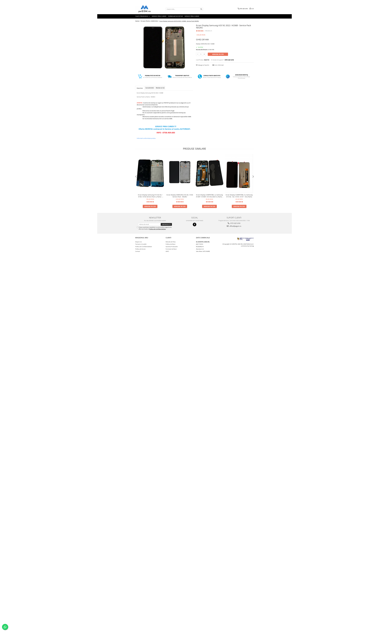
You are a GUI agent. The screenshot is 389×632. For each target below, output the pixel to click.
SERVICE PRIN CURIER (159, 16)
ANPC (167, 251)
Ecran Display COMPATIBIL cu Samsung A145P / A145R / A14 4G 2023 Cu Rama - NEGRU (209, 196)
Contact (137, 251)
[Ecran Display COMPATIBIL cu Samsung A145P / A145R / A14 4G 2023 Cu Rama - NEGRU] (209, 173)
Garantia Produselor (172, 246)
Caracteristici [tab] (149, 88)
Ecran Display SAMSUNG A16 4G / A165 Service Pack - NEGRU (180, 196)
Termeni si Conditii (140, 244)
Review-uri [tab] (160, 88)
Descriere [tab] (140, 88)
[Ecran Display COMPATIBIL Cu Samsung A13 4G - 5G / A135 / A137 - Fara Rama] (239, 173)
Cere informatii (219, 65)
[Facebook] (194, 224)
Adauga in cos (218, 54)
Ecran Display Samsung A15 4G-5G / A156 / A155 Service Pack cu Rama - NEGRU (150, 196)
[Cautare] (201, 9)
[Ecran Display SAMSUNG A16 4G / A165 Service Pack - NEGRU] (180, 173)
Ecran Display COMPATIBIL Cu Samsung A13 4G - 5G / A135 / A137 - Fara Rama (239, 196)
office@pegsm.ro (235, 226)
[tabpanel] (164, 47)
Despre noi (138, 242)
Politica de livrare (140, 249)
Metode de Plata (171, 242)
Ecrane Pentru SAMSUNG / (150, 21)
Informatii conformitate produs (146, 138)
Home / (138, 21)
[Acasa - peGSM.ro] (145, 9)
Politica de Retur (170, 244)
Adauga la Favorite (203, 65)
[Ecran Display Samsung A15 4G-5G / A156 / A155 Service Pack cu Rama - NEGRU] (150, 173)
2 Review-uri (208, 31)
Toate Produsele (142, 16)
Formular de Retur (175, 16)
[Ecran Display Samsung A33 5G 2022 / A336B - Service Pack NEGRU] (164, 47)
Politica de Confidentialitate (157, 229)
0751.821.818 (235, 223)
